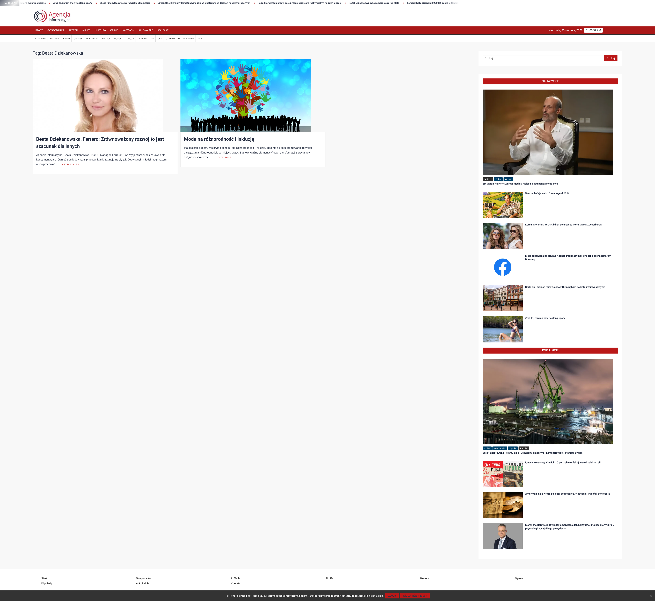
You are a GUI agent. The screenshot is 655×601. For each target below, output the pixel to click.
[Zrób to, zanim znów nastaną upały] (503, 329)
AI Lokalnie (146, 30)
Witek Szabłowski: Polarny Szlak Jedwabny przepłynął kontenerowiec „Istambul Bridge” (533, 453)
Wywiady (128, 30)
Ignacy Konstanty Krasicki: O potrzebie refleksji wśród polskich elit (563, 462)
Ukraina (142, 38)
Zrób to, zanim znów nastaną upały (545, 318)
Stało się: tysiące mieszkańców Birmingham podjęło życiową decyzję (565, 287)
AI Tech (73, 30)
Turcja (129, 38)
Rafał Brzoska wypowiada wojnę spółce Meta (301, 3)
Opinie (114, 30)
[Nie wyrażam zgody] (650, 595)
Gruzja (78, 38)
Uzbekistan (173, 38)
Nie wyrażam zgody (415, 595)
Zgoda (392, 595)
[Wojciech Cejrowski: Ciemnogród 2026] (503, 204)
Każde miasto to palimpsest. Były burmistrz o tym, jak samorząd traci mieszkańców (443, 3)
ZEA (200, 38)
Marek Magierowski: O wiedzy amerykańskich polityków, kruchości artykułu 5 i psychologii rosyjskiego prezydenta (570, 526)
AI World (40, 38)
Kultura (100, 30)
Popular (524, 448)
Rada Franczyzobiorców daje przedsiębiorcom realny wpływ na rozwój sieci (226, 3)
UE (152, 38)
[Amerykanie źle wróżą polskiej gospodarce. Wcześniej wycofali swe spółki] (503, 504)
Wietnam (188, 38)
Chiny (66, 38)
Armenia (54, 38)
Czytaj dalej (70, 164)
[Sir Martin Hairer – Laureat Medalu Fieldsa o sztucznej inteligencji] (548, 131)
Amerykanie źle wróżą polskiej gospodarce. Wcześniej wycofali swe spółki (567, 494)
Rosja (118, 38)
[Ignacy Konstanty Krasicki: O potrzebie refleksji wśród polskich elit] (503, 473)
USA (160, 38)
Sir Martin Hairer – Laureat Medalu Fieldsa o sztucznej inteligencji (520, 184)
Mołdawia (92, 38)
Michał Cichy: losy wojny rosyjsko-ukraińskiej (51, 3)
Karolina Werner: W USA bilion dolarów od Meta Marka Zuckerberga (563, 224)
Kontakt (163, 30)
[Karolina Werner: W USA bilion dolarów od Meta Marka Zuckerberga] (503, 235)
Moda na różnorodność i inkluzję (219, 139)
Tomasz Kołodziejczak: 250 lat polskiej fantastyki (361, 3)
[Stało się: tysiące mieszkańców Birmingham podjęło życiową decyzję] (503, 298)
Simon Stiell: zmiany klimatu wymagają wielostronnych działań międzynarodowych (130, 3)
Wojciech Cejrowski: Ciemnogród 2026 (547, 193)
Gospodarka (55, 30)
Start (39, 30)
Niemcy (106, 38)
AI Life (86, 30)
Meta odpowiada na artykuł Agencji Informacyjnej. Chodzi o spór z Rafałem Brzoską (568, 257)
